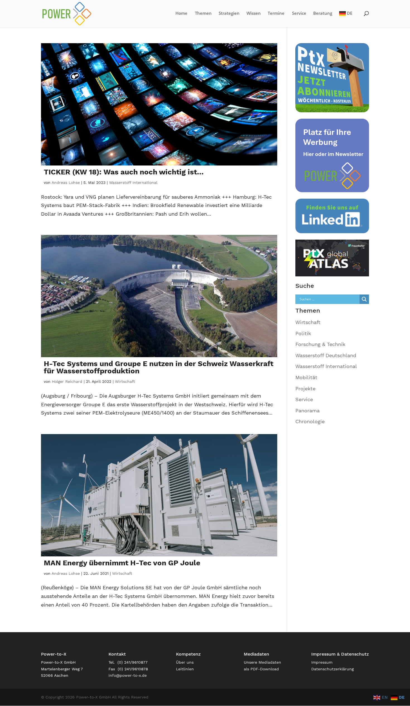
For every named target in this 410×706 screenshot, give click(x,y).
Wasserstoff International (133, 182)
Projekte (305, 388)
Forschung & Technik (320, 344)
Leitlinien (185, 669)
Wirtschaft (125, 381)
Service (299, 13)
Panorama (307, 410)
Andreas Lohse (66, 182)
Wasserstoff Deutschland (325, 355)
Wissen (254, 13)
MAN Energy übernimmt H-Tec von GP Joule (122, 563)
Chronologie (310, 421)
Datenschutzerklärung (332, 669)
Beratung (322, 13)
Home (181, 13)
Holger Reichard (67, 381)
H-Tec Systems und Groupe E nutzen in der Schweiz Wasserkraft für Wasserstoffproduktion (158, 367)
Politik (303, 333)
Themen (203, 13)
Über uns (185, 662)
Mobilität (306, 377)
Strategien (229, 13)
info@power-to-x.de (127, 675)
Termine (276, 13)
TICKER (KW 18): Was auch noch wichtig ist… (124, 172)
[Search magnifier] (364, 299)
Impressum (321, 662)
